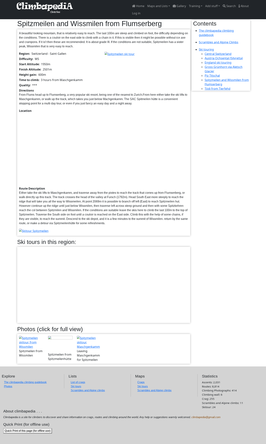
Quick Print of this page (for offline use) (27, 430)
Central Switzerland (218, 54)
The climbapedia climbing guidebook (25, 382)
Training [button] (194, 6)
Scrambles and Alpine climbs (88, 390)
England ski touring (218, 63)
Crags (141, 382)
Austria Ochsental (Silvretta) (224, 58)
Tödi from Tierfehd (217, 89)
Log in (136, 13)
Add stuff (211, 6)
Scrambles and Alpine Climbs (218, 42)
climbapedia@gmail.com (206, 417)
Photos (8, 386)
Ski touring (206, 49)
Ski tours (76, 386)
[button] (120, 54)
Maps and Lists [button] (157, 6)
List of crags (78, 382)
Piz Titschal (212, 76)
